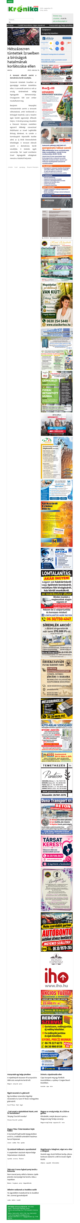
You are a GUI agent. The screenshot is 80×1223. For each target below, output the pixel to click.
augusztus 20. (57, 1122)
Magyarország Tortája (46, 1122)
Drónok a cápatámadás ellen (51, 1074)
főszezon (21, 1158)
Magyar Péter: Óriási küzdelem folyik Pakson (20, 1130)
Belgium (9, 1084)
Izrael (16, 167)
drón (51, 1086)
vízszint (9, 1142)
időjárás (43, 1163)
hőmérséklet (55, 1163)
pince (20, 1084)
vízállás (14, 1142)
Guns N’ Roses (11, 1105)
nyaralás (9, 1158)
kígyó (21, 1105)
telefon (14, 1200)
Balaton (9, 1183)
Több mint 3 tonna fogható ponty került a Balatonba (22, 1170)
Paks (18, 1142)
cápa (47, 1086)
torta (63, 1122)
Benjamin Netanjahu (32, 167)
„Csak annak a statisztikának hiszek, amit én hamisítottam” (22, 1112)
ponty (20, 1183)
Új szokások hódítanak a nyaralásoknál (21, 1149)
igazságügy (22, 167)
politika (20, 1120)
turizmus (15, 1158)
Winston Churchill (12, 1120)
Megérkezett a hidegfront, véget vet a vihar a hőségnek (56, 1150)
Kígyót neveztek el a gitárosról (18, 1093)
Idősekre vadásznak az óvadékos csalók (22, 1190)
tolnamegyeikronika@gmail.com (21, 1215)
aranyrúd (15, 1084)
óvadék (19, 1200)
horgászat (15, 1183)
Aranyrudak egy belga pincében (44, 25)
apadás (23, 1142)
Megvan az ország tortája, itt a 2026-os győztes (55, 1112)
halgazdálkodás (27, 1183)
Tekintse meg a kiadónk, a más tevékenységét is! (60, 18)
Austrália (43, 1086)
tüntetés (10, 167)
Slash (17, 1105)
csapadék (48, 1163)
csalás (9, 1200)
